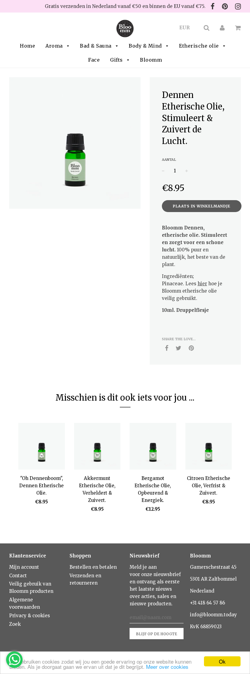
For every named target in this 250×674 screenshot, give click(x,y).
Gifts (117, 60)
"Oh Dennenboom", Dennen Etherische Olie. (41, 485)
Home (27, 46)
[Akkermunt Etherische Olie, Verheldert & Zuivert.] (97, 447)
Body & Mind (146, 46)
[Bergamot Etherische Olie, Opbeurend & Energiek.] (153, 447)
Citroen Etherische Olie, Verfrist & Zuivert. (208, 485)
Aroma (54, 46)
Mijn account (24, 567)
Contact (18, 575)
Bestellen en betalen (93, 567)
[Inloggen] (222, 28)
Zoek (15, 624)
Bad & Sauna (96, 46)
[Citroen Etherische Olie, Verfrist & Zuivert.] (208, 447)
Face (94, 60)
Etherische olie (199, 46)
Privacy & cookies (29, 615)
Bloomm (151, 60)
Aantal (169, 159)
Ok (222, 661)
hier (202, 284)
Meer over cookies (167, 666)
